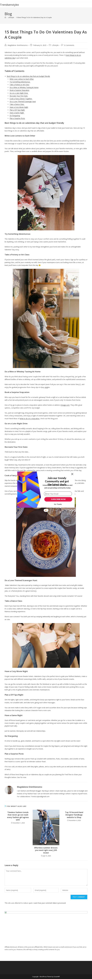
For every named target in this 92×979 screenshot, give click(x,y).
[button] (57, 481)
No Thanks (58, 504)
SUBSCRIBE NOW (58, 499)
